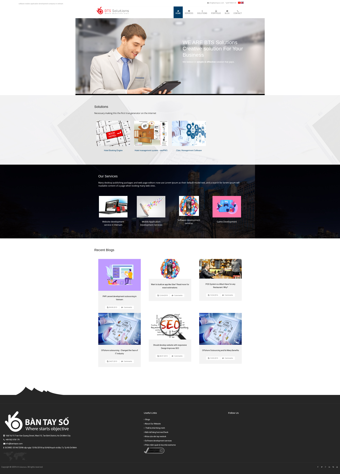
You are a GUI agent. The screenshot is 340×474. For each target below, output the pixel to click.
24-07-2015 (113, 361)
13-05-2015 (214, 358)
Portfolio (216, 13)
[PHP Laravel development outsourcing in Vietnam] (119, 275)
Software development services (158, 441)
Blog (227, 13)
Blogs (147, 419)
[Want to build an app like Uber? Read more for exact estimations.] (170, 269)
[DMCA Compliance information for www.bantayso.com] (154, 453)
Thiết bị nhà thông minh (155, 428)
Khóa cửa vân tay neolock (155, 436)
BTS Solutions (21, 467)
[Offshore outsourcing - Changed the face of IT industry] (119, 329)
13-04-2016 (214, 295)
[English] (242, 3)
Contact (237, 13)
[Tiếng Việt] (239, 3)
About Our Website (153, 424)
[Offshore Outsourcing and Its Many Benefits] (220, 329)
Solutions (202, 13)
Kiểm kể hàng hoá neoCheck (156, 432)
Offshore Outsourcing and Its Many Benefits (220, 350)
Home (178, 13)
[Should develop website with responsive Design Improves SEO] (170, 326)
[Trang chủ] (113, 10)
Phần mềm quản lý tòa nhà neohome (160, 445)
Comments (127, 307)
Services (189, 13)
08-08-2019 (113, 307)
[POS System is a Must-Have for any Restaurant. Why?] (220, 269)
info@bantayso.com (216, 3)
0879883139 (231, 3)
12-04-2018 (163, 295)
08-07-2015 (163, 356)
